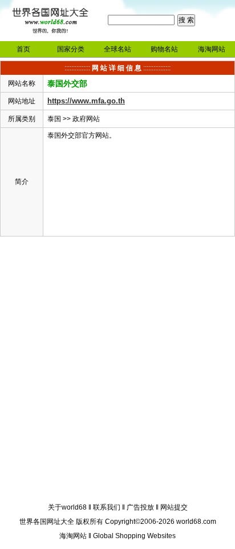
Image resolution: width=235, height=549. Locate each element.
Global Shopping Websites (134, 536)
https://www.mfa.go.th (86, 101)
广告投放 (140, 507)
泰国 (54, 119)
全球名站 (117, 49)
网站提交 (174, 507)
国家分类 (70, 49)
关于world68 (67, 507)
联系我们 (106, 507)
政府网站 (86, 119)
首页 (23, 49)
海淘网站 (211, 49)
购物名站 (164, 49)
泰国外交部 (67, 83)
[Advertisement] (117, 371)
